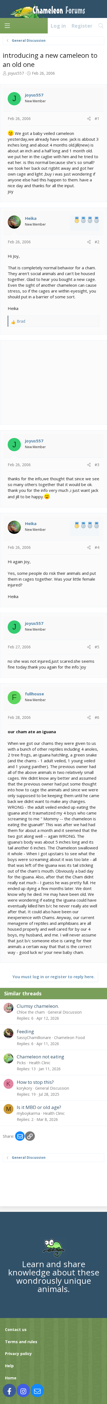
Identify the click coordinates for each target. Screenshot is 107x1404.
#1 (97, 118)
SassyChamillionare (34, 1037)
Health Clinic (39, 1062)
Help (9, 1365)
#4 (97, 547)
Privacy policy (18, 1353)
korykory (24, 1088)
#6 (97, 717)
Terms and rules (21, 1341)
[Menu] (7, 26)
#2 (97, 241)
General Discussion (65, 1012)
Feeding (25, 1031)
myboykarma (28, 1113)
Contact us (16, 1329)
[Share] (89, 118)
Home (10, 1377)
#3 (97, 464)
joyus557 (16, 73)
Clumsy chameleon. (38, 1006)
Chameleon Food (69, 1037)
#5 (97, 646)
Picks (21, 1062)
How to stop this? (35, 1082)
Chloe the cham (31, 1012)
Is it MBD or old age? (39, 1107)
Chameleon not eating (40, 1056)
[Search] (101, 25)
